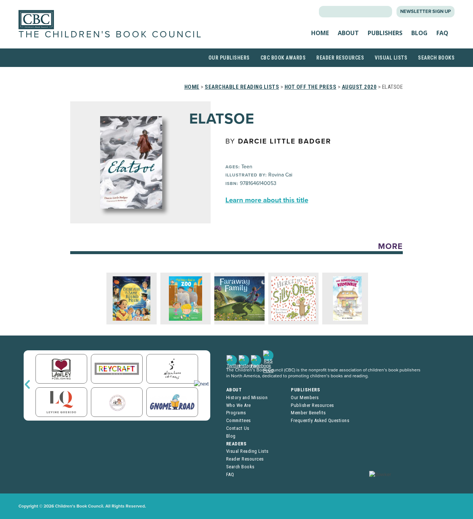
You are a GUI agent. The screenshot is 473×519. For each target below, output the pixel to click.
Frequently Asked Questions (320, 420)
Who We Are (238, 405)
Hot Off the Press (311, 87)
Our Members (305, 397)
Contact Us (237, 428)
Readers (236, 443)
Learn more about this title (266, 200)
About (348, 33)
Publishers (385, 33)
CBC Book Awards (283, 58)
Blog (419, 33)
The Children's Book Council (110, 34)
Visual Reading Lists (247, 451)
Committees (238, 420)
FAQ (442, 33)
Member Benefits (308, 412)
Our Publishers (229, 58)
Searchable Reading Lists (242, 87)
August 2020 (359, 87)
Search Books (436, 58)
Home (320, 33)
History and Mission (247, 397)
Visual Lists (391, 58)
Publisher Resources (312, 405)
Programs (236, 412)
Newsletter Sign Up (425, 11)
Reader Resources (340, 58)
